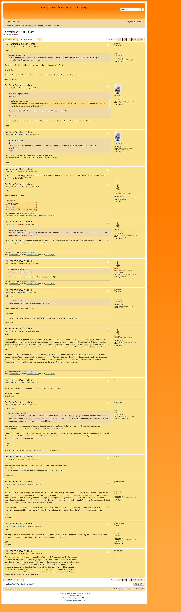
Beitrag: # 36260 (11, 526)
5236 (121, 58)
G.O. (59, 354)
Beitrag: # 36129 (11, 47)
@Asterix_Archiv (33, 215)
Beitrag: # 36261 (11, 553)
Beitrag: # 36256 (11, 459)
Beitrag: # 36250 (11, 405)
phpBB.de (83, 598)
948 (121, 99)
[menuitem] (17, 22)
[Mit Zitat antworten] (108, 44)
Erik (115, 410)
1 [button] (125, 40)
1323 (121, 496)
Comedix (15, 35)
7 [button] (129, 40)
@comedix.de (50, 215)
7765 (121, 196)
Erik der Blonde (40, 450)
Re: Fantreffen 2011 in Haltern (20, 44)
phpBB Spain (77, 595)
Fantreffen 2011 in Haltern (18, 31)
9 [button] (135, 40)
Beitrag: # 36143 (11, 172)
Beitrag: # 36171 (11, 331)
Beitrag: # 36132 (11, 88)
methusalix (118, 54)
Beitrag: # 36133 (11, 134)
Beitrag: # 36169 (11, 292)
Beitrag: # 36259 (11, 484)
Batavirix (117, 95)
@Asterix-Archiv (14, 215)
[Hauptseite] (22, 11)
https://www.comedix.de (29, 213)
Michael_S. (117, 491)
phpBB (68, 593)
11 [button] (142, 40)
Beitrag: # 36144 (11, 187)
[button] (119, 39)
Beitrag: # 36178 (11, 382)
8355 (121, 415)
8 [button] (132, 40)
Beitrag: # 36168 (11, 263)
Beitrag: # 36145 (11, 224)
